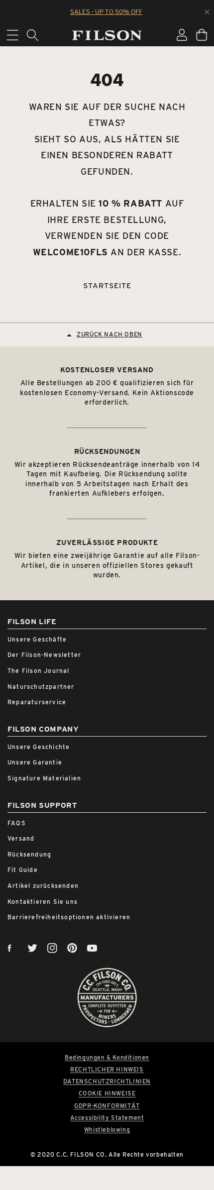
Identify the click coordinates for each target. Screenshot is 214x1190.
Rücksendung (29, 854)
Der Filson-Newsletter (44, 654)
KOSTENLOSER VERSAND (106, 369)
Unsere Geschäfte (37, 639)
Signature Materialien (44, 778)
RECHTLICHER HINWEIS (106, 1069)
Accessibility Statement (107, 1117)
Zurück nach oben (109, 334)
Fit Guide (22, 869)
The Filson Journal (38, 670)
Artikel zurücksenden (43, 885)
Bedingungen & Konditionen (107, 1057)
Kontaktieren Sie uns (42, 901)
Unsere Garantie (34, 762)
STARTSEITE (107, 285)
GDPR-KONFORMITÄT (107, 1105)
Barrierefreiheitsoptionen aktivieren (68, 917)
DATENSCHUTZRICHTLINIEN (107, 1081)
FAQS (16, 823)
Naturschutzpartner (41, 686)
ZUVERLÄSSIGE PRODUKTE (107, 542)
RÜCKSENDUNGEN (107, 451)
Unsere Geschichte (38, 747)
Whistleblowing (107, 1129)
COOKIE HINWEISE (107, 1093)
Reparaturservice (36, 702)
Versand (20, 838)
